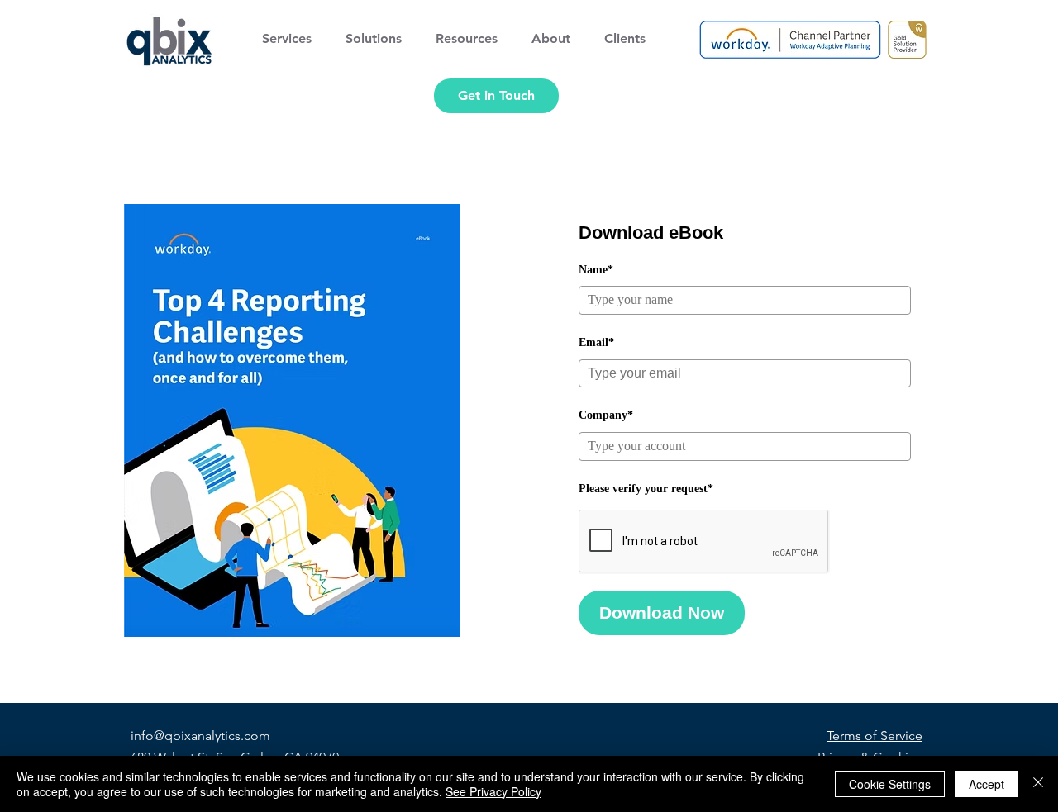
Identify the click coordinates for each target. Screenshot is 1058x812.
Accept (986, 784)
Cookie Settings (890, 784)
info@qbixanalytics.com (200, 735)
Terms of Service (874, 735)
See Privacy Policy (493, 791)
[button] (291, 38)
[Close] (1038, 784)
